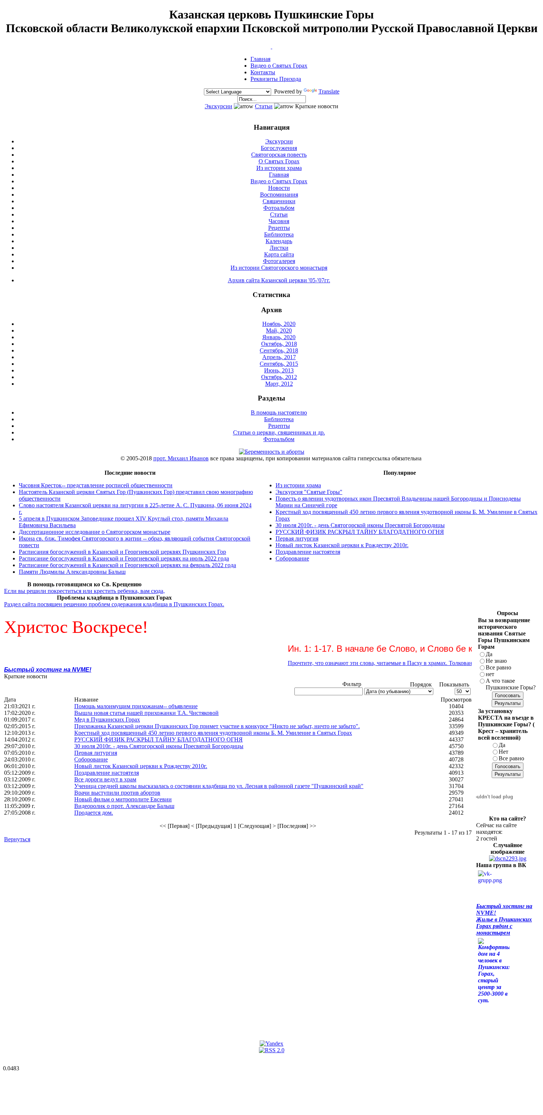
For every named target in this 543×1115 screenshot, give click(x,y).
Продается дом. (93, 812)
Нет (503, 752)
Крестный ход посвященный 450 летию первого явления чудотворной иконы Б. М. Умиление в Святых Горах (213, 733)
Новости (279, 188)
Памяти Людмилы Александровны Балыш (72, 572)
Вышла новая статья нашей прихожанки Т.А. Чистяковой (146, 713)
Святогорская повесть (279, 154)
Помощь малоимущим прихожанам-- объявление (136, 706)
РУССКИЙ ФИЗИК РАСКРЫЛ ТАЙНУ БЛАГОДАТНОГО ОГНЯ (360, 532)
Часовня (279, 221)
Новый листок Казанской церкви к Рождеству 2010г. (342, 545)
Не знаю (496, 661)
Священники (279, 201)
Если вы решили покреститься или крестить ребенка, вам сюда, (84, 591)
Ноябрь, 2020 (279, 324)
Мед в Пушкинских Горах (107, 719)
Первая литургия (297, 538)
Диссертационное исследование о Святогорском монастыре (94, 532)
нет (490, 674)
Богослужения (279, 148)
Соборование (292, 558)
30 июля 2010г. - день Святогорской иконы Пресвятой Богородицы (360, 525)
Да (489, 654)
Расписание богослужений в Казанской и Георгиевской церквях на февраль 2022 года (127, 565)
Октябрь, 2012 (279, 377)
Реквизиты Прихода (275, 79)
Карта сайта (279, 254)
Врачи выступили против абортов (117, 793)
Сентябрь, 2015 (279, 364)
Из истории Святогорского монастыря (278, 268)
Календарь (279, 241)
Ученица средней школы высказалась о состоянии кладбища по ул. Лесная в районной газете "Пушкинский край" (218, 786)
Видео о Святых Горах (278, 65)
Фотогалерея (279, 261)
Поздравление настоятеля (308, 552)
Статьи (264, 106)
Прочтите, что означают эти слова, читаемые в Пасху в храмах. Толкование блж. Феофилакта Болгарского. (407, 663)
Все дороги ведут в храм (105, 779)
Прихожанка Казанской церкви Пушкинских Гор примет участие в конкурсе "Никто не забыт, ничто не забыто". (217, 726)
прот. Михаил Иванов (181, 458)
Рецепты (279, 228)
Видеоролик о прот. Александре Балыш (124, 806)
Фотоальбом (278, 208)
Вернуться (17, 839)
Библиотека (279, 234)
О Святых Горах (279, 161)
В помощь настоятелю (279, 412)
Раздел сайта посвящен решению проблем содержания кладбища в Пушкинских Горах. (114, 604)
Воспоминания (279, 194)
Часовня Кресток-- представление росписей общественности (96, 485)
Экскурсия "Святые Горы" (309, 492)
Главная (260, 59)
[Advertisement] (138, 866)
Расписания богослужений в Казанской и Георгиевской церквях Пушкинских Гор (122, 552)
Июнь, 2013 (279, 370)
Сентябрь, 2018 (279, 350)
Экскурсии (218, 106)
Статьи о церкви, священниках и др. (279, 432)
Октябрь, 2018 (279, 344)
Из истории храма (279, 168)
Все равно (498, 667)
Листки (279, 248)
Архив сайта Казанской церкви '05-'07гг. (279, 280)
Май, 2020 (279, 330)
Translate (328, 91)
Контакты (262, 72)
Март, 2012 (279, 384)
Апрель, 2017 (279, 357)
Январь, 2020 (279, 337)
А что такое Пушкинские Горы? (511, 684)
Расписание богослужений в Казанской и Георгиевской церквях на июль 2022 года (124, 558)
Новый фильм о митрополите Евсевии (123, 799)
